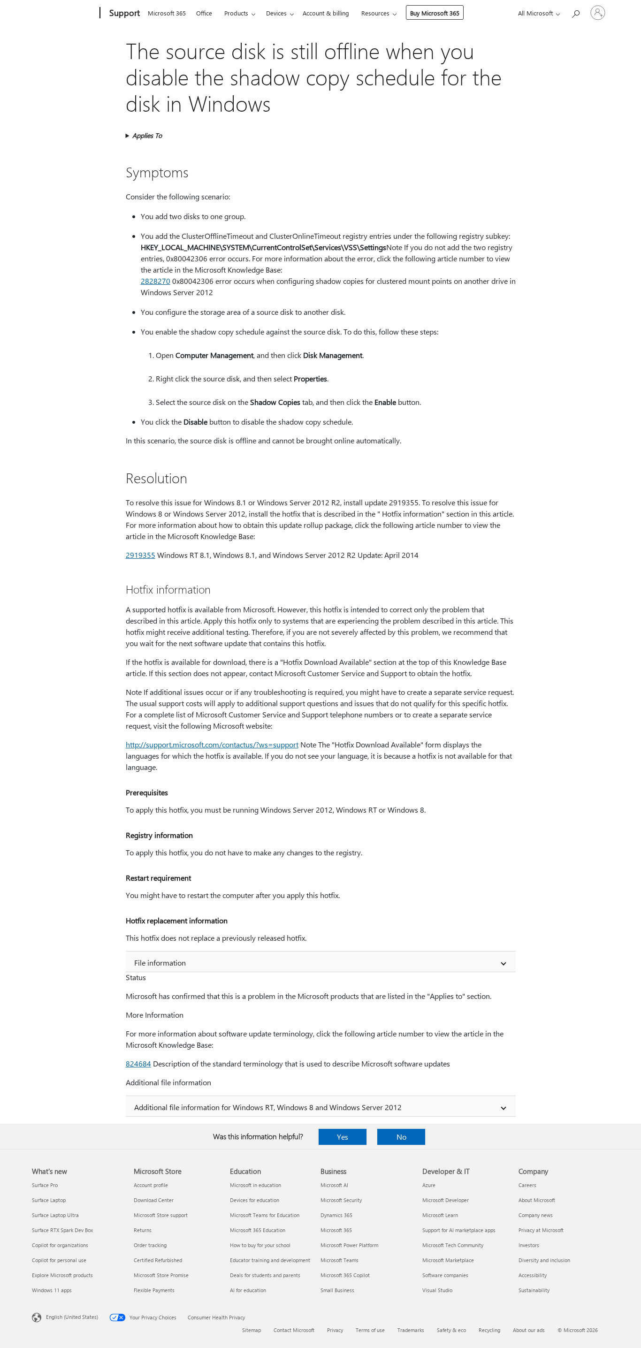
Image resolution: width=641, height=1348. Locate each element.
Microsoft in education (255, 1184)
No (401, 1137)
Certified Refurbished (158, 1260)
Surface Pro (45, 1184)
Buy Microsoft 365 (434, 13)
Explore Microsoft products (62, 1275)
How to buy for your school (260, 1245)
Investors (529, 1245)
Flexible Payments (154, 1290)
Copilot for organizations (60, 1245)
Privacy (335, 1329)
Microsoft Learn (440, 1215)
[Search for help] (575, 12)
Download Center (154, 1199)
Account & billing (326, 13)
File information (160, 962)
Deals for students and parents (265, 1275)
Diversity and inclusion (544, 1260)
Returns (143, 1230)
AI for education (248, 1290)
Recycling (489, 1329)
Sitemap (251, 1329)
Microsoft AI (334, 1184)
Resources (375, 13)
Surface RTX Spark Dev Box (62, 1230)
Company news (536, 1215)
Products (236, 13)
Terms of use (370, 1329)
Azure (428, 1184)
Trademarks (410, 1329)
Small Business (337, 1290)
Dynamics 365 (336, 1215)
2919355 (140, 555)
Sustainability (534, 1290)
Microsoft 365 (167, 13)
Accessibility (533, 1275)
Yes (342, 1137)
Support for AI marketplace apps (459, 1230)
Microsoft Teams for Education (264, 1215)
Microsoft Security (341, 1199)
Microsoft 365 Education (257, 1230)
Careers (527, 1184)
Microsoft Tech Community (452, 1245)
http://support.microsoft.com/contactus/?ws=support (212, 744)
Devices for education (254, 1199)
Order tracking (150, 1245)
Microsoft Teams (339, 1260)
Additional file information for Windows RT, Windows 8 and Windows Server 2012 (268, 1107)
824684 (138, 1063)
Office (204, 13)
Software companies (445, 1275)
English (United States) (72, 1316)
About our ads (529, 1329)
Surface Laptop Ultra (55, 1215)
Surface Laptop (49, 1199)
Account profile (151, 1184)
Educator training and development (270, 1260)
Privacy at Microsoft (541, 1230)
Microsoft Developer (445, 1199)
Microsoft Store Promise (161, 1275)
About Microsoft (537, 1199)
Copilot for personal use (59, 1260)
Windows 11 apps (52, 1290)
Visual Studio (437, 1290)
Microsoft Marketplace (448, 1260)
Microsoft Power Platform (349, 1245)
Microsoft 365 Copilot (345, 1275)
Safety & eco (451, 1329)
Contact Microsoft (294, 1329)
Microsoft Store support (161, 1215)
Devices (276, 13)
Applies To (147, 135)
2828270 (155, 281)
